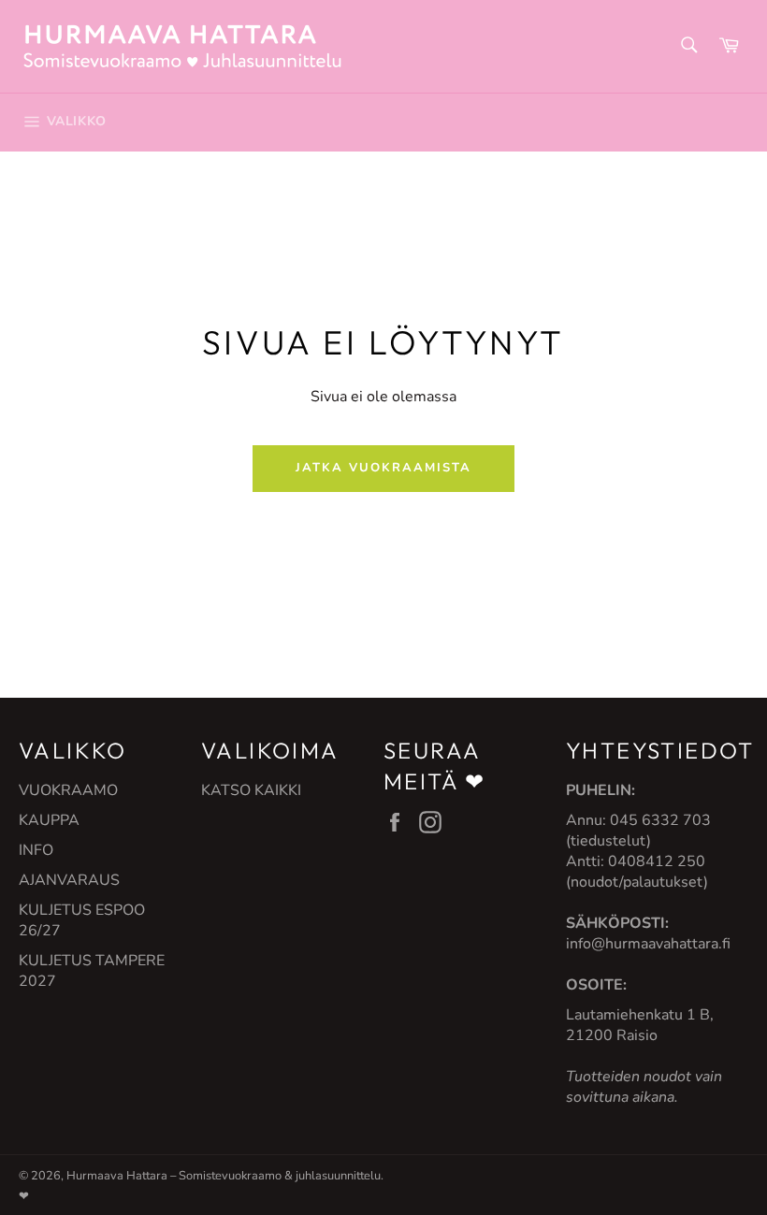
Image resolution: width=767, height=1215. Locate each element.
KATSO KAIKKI (251, 790)
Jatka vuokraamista (383, 467)
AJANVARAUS (69, 880)
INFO (36, 850)
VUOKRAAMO (68, 790)
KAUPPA (49, 820)
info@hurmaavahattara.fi (648, 943)
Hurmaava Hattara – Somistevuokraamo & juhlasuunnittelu (223, 1175)
